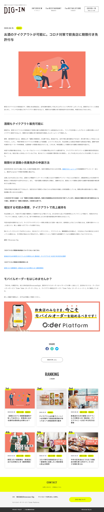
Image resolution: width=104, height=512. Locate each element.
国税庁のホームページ (69, 169)
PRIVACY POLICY (17, 509)
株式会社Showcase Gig (25, 497)
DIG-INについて (80, 499)
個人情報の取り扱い (30, 509)
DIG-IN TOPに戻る (52, 360)
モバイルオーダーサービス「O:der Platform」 (26, 502)
